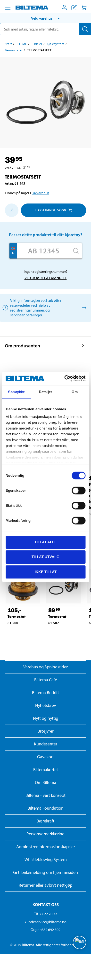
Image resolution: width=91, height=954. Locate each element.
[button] (45, 18)
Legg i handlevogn (50, 210)
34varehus (40, 192)
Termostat (16, 616)
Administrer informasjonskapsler (45, 846)
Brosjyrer (46, 731)
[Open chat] (79, 942)
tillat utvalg (45, 557)
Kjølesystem (55, 44)
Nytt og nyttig (45, 718)
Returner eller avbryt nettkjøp (45, 885)
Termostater (14, 50)
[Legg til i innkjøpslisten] (11, 210)
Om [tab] (75, 392)
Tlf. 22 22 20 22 (45, 913)
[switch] (78, 490)
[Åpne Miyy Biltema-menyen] (64, 7)
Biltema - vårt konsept (45, 795)
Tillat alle (45, 542)
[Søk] (85, 29)
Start (8, 44)
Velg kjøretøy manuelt (46, 277)
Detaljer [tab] (45, 392)
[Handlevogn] (84, 7)
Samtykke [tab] (16, 392)
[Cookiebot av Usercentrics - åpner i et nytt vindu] (64, 378)
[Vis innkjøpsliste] (74, 7)
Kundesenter (45, 744)
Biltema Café (45, 679)
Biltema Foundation (46, 808)
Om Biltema (45, 782)
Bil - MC (22, 44)
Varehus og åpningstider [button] (45, 667)
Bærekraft (45, 821)
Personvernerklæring (45, 834)
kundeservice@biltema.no (45, 921)
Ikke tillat (46, 572)
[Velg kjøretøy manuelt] (83, 307)
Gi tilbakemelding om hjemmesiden (45, 872)
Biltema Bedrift (45, 692)
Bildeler (37, 44)
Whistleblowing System (46, 859)
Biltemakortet (45, 769)
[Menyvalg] (8, 8)
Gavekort (45, 756)
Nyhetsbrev (45, 705)
